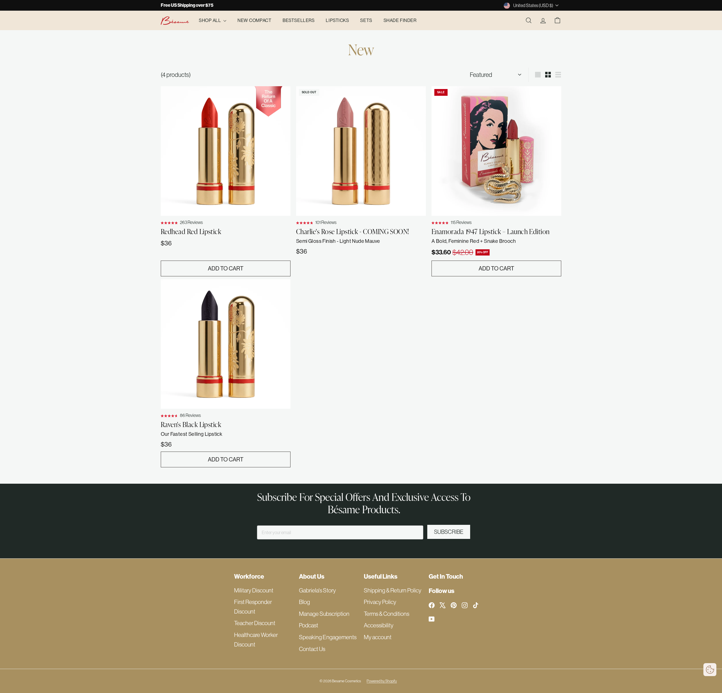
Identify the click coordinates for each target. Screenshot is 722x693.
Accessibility (378, 625)
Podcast (308, 625)
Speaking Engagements (327, 637)
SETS (366, 20)
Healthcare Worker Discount (256, 639)
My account (377, 637)
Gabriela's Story (317, 590)
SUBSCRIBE (448, 531)
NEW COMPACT (254, 20)
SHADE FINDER (400, 20)
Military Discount (253, 590)
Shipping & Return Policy (392, 590)
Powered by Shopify (382, 681)
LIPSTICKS (337, 20)
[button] (709, 669)
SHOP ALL (210, 20)
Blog (304, 602)
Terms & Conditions (386, 614)
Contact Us (312, 649)
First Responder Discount (253, 606)
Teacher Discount (254, 623)
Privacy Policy (380, 602)
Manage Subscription (324, 614)
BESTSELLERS (298, 20)
